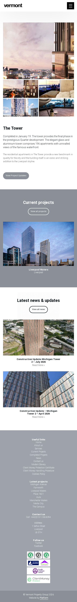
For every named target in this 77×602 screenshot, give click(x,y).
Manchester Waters (38, 500)
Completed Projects (38, 455)
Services (38, 448)
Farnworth (38, 487)
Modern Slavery (39, 464)
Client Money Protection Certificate (38, 467)
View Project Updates (16, 175)
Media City (38, 503)
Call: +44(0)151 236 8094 (38, 517)
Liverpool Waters (38, 491)
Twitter (38, 543)
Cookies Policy (38, 474)
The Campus (39, 506)
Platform (44, 598)
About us (38, 445)
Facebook (38, 546)
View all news (38, 309)
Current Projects (38, 451)
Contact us (38, 461)
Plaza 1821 (38, 494)
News (38, 458)
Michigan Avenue (38, 484)
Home (38, 442)
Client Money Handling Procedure (38, 470)
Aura (38, 497)
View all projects (38, 211)
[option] (38, 249)
